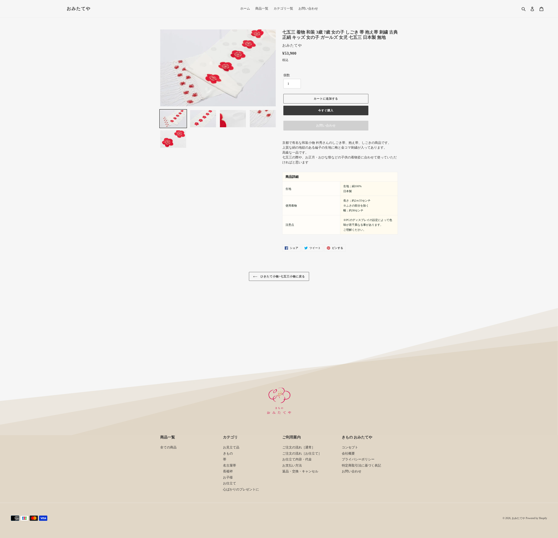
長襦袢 (228, 471)
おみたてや (79, 8)
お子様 (228, 477)
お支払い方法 (292, 465)
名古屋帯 (229, 465)
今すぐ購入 (325, 110)
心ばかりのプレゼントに (241, 489)
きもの (228, 453)
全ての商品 (168, 447)
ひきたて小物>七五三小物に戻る (282, 276)
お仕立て (229, 483)
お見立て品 (231, 447)
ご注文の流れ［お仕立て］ (302, 453)
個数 (286, 75)
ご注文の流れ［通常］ (298, 447)
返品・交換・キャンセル (300, 471)
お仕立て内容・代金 (297, 459)
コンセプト (350, 447)
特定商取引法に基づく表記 (361, 465)
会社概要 (348, 453)
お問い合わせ (326, 125)
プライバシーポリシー (358, 459)
